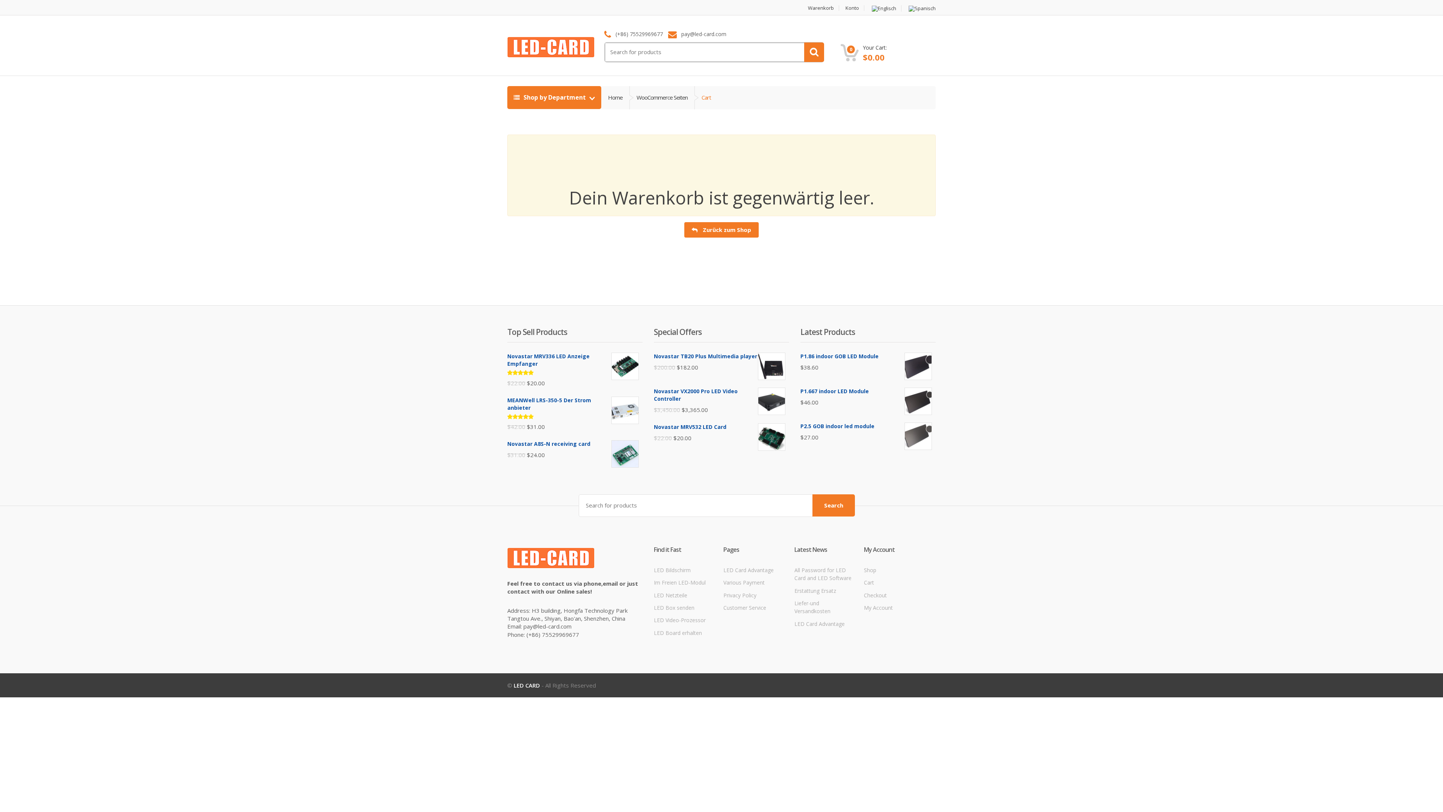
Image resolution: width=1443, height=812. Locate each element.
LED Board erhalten (678, 632)
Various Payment (744, 582)
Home (615, 97)
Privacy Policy (739, 595)
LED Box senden (674, 607)
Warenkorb (821, 8)
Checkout (875, 595)
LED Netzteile (670, 595)
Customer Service (744, 607)
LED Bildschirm (672, 570)
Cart (869, 582)
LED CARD (527, 685)
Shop (870, 570)
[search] (814, 52)
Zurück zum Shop (726, 229)
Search (833, 505)
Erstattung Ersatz (815, 590)
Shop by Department (554, 97)
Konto (852, 8)
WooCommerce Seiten (662, 97)
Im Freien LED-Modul (680, 582)
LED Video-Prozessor (680, 620)
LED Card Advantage (748, 570)
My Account (878, 607)
